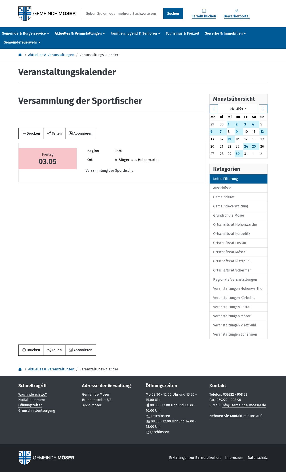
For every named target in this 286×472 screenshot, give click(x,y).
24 (246, 146)
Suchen (173, 13)
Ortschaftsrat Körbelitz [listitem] (231, 234)
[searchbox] (123, 13)
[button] (54, 133)
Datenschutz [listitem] (258, 457)
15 (229, 139)
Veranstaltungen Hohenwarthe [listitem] (237, 288)
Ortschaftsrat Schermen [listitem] (232, 270)
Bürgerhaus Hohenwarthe (139, 160)
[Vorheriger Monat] (214, 108)
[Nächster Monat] (263, 108)
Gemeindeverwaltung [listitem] (230, 206)
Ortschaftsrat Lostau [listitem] (229, 243)
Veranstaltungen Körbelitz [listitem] (234, 298)
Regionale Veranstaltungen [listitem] (235, 279)
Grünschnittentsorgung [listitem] (36, 410)
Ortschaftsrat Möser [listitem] (229, 252)
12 (262, 131)
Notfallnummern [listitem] (31, 400)
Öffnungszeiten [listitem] (30, 405)
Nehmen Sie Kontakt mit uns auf (235, 416)
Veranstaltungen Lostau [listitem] (232, 307)
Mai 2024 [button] (237, 109)
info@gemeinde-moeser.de (244, 405)
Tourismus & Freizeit (182, 33)
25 (254, 146)
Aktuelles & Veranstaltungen (51, 55)
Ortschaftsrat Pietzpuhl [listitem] (232, 261)
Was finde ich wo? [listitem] (32, 394)
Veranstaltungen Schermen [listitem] (235, 334)
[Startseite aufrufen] (47, 13)
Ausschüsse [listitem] (222, 188)
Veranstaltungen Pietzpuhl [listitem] (234, 325)
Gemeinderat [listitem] (224, 197)
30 (238, 154)
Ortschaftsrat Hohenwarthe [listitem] (235, 224)
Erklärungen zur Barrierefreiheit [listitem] (195, 457)
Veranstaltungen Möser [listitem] (231, 316)
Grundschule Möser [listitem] (228, 215)
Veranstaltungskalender (99, 55)
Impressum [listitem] (234, 457)
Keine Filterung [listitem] (225, 179)
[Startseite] (20, 55)
